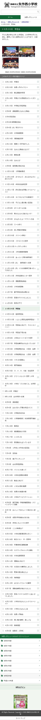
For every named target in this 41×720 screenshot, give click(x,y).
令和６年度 (7, 651)
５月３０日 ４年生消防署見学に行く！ (18, 534)
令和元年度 (25, 22)
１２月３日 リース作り (13, 224)
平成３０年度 (8, 681)
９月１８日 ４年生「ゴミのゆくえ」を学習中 (20, 385)
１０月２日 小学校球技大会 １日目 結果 (20, 354)
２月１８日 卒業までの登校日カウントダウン (20, 99)
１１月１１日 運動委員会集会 (15, 281)
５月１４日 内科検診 (12, 577)
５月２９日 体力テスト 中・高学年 (18, 539)
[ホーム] (20, 5)
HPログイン (20, 687)
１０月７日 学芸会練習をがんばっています (20, 343)
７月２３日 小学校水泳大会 (15, 413)
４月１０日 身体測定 (12, 625)
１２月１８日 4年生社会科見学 (16, 184)
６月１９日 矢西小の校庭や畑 (15, 491)
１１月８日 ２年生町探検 (14, 286)
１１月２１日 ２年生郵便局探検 (16, 252)
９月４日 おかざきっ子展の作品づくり (18, 407)
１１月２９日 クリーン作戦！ (15, 235)
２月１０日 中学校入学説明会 (15, 106)
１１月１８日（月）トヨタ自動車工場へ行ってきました (20, 269)
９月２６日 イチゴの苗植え (15, 360)
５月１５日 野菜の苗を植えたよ (16, 572)
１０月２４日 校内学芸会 (14, 314)
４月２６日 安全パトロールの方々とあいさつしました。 (20, 595)
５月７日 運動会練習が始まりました (18, 588)
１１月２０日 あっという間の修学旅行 (18, 257)
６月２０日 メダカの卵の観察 (15, 486)
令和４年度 (7, 661)
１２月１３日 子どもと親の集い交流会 (18, 202)
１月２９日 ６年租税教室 (14, 133)
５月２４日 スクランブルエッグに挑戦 (18, 550)
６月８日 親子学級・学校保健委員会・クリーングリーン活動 (20, 503)
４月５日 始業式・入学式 (14, 631)
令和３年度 (7, 666)
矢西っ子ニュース (13, 22)
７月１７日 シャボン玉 (13, 437)
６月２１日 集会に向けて (14, 480)
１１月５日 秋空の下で (13, 303)
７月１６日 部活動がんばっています (18, 442)
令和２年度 (7, 671)
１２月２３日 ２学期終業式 (15, 171)
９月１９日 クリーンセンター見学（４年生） (19, 377)
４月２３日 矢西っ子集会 (14, 614)
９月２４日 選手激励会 (13, 365)
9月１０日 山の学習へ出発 (14, 396)
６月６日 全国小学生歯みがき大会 (17, 517)
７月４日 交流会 (12, 453)
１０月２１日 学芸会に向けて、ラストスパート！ (20, 326)
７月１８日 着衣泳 (12, 426)
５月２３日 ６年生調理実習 (15, 556)
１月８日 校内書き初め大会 (15, 166)
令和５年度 (7, 656)
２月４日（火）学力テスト (14, 127)
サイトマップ (20, 718)
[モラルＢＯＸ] (20, 708)
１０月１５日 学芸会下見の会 (15, 332)
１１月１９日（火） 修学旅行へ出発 (18, 263)
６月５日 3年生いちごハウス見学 (17, 523)
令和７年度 (7, 646)
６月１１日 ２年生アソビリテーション (18, 497)
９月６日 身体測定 (12, 402)
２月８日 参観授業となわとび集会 (17, 111)
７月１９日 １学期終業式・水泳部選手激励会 (20, 419)
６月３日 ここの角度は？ (14, 528)
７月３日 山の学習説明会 (14, 464)
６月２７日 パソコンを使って (15, 470)
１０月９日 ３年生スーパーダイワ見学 (18, 338)
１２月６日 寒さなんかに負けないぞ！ (18, 213)
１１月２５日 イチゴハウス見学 (16, 241)
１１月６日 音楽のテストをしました (18, 297)
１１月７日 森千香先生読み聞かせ (17, 292)
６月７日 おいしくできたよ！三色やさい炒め (20, 511)
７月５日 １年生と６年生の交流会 (17, 448)
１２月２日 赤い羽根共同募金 (15, 230)
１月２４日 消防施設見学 (14, 138)
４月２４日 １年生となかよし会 (16, 609)
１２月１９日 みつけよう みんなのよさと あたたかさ (21, 178)
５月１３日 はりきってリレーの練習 (18, 583)
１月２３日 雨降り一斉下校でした (17, 144)
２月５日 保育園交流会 (13, 122)
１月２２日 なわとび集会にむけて (17, 149)
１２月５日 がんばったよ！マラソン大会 (19, 219)
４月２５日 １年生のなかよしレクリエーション (20, 602)
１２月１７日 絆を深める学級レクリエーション (20, 191)
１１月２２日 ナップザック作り (16, 246)
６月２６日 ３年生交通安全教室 (16, 475)
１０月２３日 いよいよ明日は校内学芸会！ (20, 319)
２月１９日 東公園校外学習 (15, 93)
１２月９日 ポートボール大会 (15, 208)
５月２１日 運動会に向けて (15, 561)
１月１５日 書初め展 (12, 155)
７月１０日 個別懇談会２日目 (15, 431)
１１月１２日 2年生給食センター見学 (18, 276)
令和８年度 (7, 641)
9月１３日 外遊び (11, 391)
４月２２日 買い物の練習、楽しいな (18, 620)
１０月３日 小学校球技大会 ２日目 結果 (20, 349)
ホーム (10, 17)
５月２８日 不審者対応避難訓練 (16, 545)
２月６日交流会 (10, 116)
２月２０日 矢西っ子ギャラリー (16, 87)
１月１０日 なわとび (12, 160)
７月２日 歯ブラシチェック (15, 459)
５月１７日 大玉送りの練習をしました (18, 567)
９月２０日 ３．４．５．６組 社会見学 (19, 371)
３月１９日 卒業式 (12, 82)
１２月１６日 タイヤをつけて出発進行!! (19, 197)
